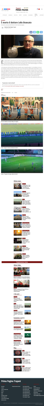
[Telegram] (41, 32)
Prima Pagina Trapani (26, 396)
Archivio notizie (3, 399)
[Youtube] (39, 9)
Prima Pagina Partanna (26, 393)
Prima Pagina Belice (26, 386)
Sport (20, 15)
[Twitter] (34, 32)
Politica (15, 15)
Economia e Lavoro (4, 395)
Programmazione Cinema (16, 386)
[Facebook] (37, 9)
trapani (16, 92)
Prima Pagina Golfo (26, 389)
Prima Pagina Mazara (26, 392)
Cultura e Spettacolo (4, 389)
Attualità (5, 15)
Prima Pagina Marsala (26, 390)
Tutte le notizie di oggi (5, 398)
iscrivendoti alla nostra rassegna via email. (14, 86)
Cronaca (10, 15)
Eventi (2, 392)
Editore (35, 386)
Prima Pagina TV (4, 396)
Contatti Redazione (37, 387)
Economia (30, 15)
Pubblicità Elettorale (37, 393)
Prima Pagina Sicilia (26, 395)
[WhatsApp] (38, 32)
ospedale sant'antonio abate (5, 92)
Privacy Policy (36, 392)
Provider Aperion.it (37, 389)
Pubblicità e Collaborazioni (38, 390)
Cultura (25, 15)
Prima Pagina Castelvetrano (27, 387)
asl (12, 92)
